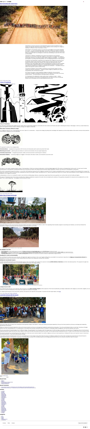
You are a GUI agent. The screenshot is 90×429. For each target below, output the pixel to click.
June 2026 (2, 391)
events (7, 80)
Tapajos (9, 80)
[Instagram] (86, 427)
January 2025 (3, 401)
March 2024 (3, 407)
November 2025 (3, 395)
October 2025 (3, 396)
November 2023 (3, 409)
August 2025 (3, 397)
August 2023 (3, 411)
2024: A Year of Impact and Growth (8, 195)
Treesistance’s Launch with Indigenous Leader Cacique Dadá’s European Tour (24, 387)
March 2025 (3, 400)
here (60, 291)
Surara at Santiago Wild (5, 383)
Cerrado (4, 80)
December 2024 (3, 402)
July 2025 (2, 398)
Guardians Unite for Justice (5, 382)
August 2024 (3, 404)
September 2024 (3, 403)
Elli (15, 5)
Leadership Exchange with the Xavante (9, 295)
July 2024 (2, 405)
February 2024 (3, 408)
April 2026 (2, 392)
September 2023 (3, 410)
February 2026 (3, 394)
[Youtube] (85, 427)
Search (1, 376)
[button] (87, 1)
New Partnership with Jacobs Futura (8, 3)
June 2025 (2, 399)
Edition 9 (2, 380)
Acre (3, 193)
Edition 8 (2, 381)
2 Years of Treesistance (5, 82)
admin (14, 296)
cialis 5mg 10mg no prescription (6, 387)
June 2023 (2, 412)
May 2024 (2, 406)
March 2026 (3, 393)
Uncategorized (15, 293)
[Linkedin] (83, 427)
